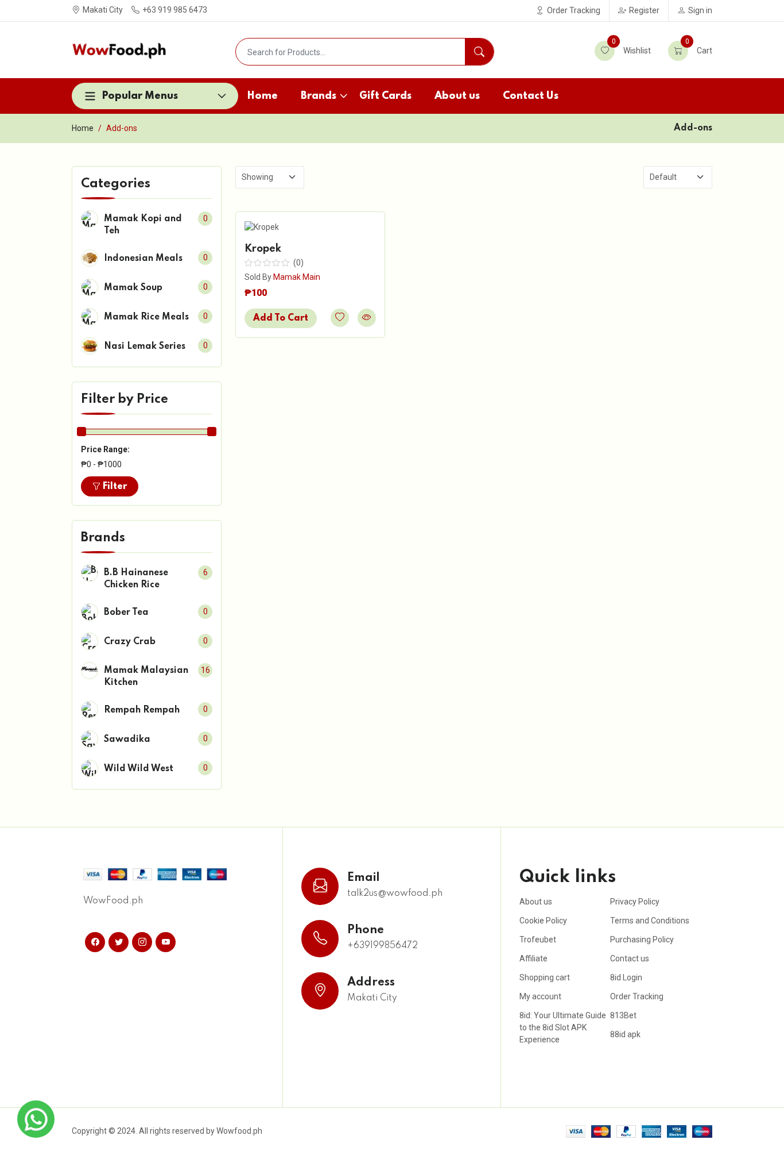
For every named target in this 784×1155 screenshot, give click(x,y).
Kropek (262, 249)
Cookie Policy (543, 920)
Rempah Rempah (142, 710)
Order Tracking (573, 10)
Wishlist (631, 48)
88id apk (625, 1034)
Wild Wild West (138, 768)
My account (540, 996)
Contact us (629, 958)
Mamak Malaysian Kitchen (146, 676)
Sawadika (127, 739)
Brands (318, 96)
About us (457, 96)
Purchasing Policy (642, 939)
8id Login (626, 977)
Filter (113, 486)
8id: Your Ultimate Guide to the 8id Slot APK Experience (562, 1027)
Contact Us (530, 96)
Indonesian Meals (143, 258)
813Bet (623, 1015)
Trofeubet (537, 939)
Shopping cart (544, 977)
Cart (698, 48)
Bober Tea (126, 612)
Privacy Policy (634, 901)
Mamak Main (296, 277)
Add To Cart (280, 318)
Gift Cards (385, 96)
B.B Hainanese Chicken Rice (136, 579)
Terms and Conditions (649, 920)
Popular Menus (140, 96)
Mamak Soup (133, 287)
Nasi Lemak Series (144, 346)
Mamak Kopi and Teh (143, 225)
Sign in (700, 10)
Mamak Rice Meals (146, 317)
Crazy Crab (130, 641)
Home (262, 96)
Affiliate (533, 958)
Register (644, 10)
